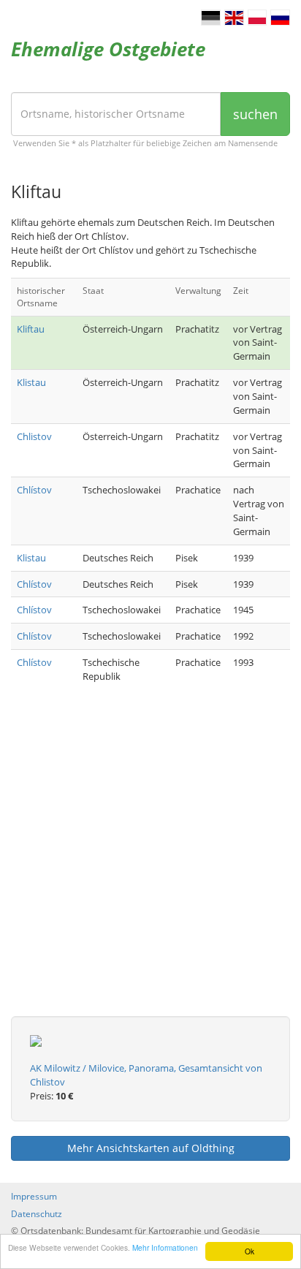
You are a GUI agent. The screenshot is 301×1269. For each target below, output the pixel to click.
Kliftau (31, 329)
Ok (249, 1251)
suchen (255, 114)
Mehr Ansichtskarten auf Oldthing (151, 1148)
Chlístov (34, 489)
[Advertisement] (150, 865)
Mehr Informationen (165, 1247)
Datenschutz (36, 1214)
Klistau (31, 382)
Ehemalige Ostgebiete (108, 49)
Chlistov (34, 436)
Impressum (34, 1196)
